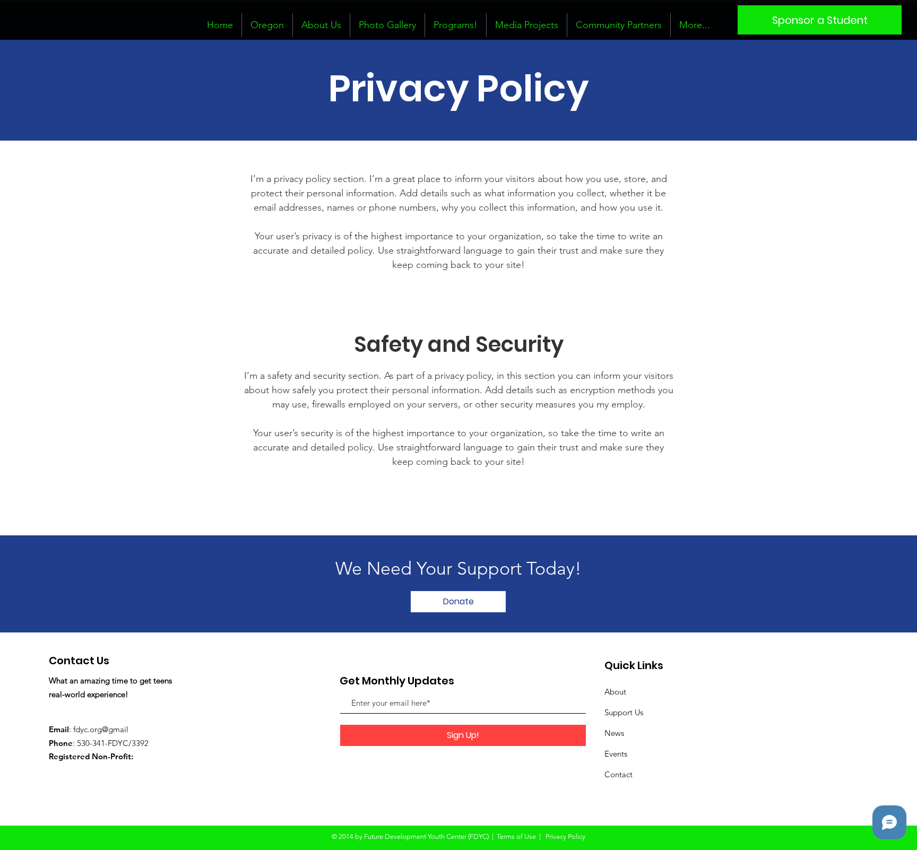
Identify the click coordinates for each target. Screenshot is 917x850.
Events (615, 754)
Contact (618, 774)
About (615, 692)
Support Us (623, 712)
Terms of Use (516, 836)
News (614, 733)
